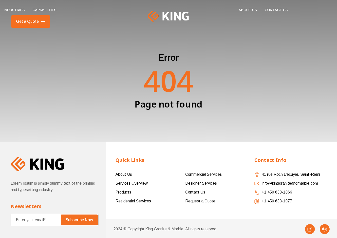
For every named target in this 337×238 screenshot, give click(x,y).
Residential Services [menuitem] (133, 201)
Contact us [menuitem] (276, 10)
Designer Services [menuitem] (201, 183)
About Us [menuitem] (248, 10)
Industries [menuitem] (14, 10)
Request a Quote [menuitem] (200, 201)
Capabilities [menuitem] (44, 10)
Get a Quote (27, 21)
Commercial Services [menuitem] (203, 174)
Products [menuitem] (123, 192)
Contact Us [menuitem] (195, 192)
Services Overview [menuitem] (131, 183)
